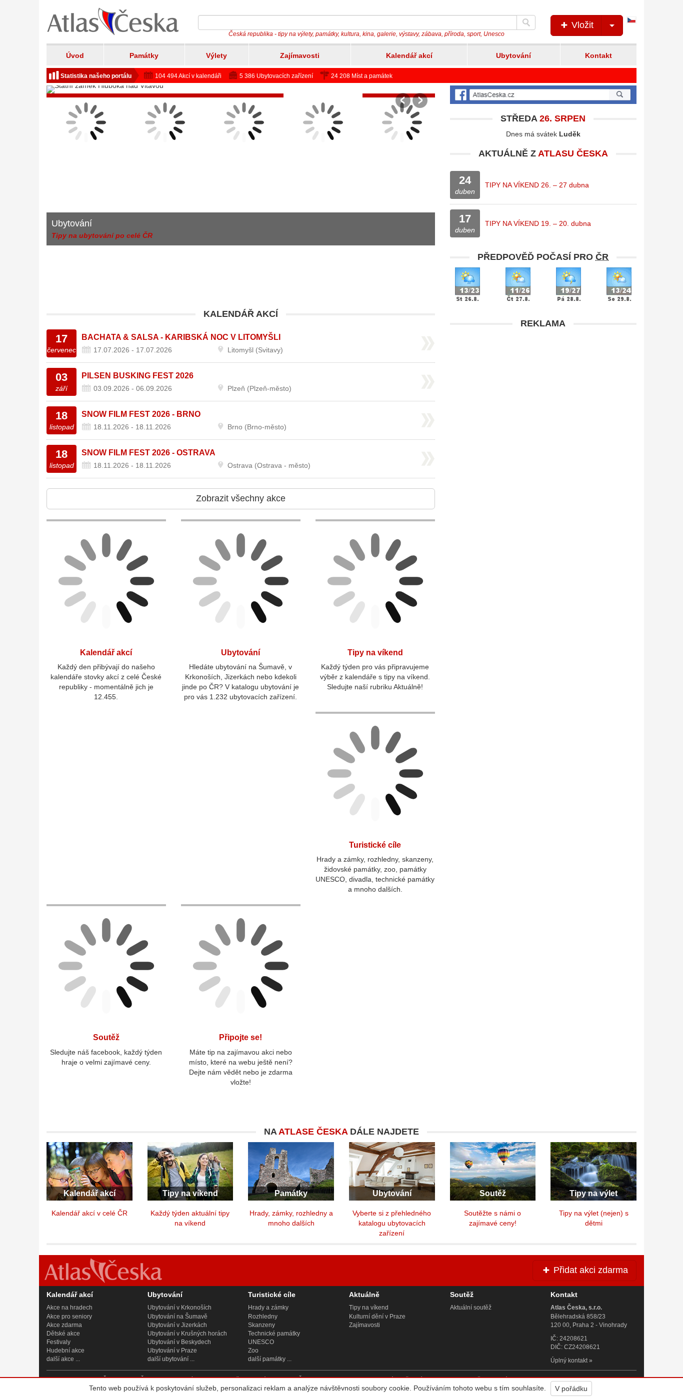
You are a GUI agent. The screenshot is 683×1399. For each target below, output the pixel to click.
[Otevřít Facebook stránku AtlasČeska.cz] (543, 94)
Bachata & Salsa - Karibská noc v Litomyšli (181, 337)
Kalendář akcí (409, 55)
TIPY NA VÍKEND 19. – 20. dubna (538, 223)
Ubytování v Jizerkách (177, 1325)
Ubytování (513, 55)
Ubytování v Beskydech (179, 1342)
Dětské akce (63, 1333)
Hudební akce (65, 1350)
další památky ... (270, 1359)
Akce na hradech (69, 1307)
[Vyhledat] (526, 22)
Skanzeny (261, 1325)
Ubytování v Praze (172, 1350)
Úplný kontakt (569, 1360)
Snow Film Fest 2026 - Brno (141, 414)
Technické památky (274, 1333)
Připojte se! (240, 1037)
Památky (144, 55)
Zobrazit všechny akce (241, 498)
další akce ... (63, 1359)
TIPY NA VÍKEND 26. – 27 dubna (537, 185)
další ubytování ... (171, 1359)
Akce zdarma (64, 1325)
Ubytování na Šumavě (178, 1316)
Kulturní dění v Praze (377, 1316)
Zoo (253, 1350)
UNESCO (261, 1342)
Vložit (581, 25)
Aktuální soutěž (471, 1307)
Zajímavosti (300, 55)
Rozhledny (263, 1316)
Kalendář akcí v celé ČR (90, 1213)
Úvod (75, 55)
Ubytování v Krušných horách (187, 1333)
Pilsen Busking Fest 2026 (138, 375)
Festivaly (58, 1342)
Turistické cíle (375, 845)
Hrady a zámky (268, 1307)
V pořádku (571, 1389)
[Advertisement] (543, 404)
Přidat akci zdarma (589, 1270)
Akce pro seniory (69, 1316)
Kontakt (598, 55)
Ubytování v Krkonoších (180, 1307)
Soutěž (106, 1037)
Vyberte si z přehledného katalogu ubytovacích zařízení (391, 1223)
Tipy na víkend (375, 652)
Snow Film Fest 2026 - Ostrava (149, 452)
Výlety (216, 55)
